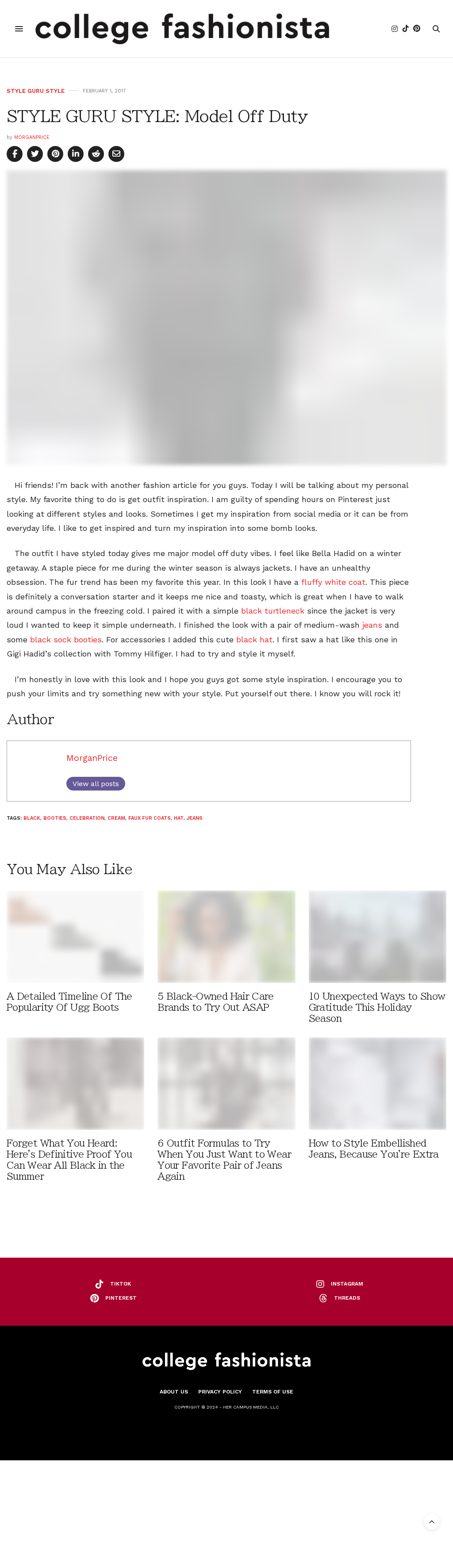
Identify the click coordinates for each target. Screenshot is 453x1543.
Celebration (86, 818)
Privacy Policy (220, 1392)
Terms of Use (272, 1392)
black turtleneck (272, 610)
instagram (347, 1284)
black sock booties (66, 639)
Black (31, 818)
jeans (371, 624)
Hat (179, 818)
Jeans (195, 818)
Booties (54, 818)
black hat (253, 639)
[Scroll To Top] (432, 1522)
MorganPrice (32, 137)
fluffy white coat (333, 582)
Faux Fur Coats (149, 818)
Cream (116, 818)
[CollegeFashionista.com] (182, 28)
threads (347, 1298)
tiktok (120, 1284)
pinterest (121, 1298)
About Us (174, 1392)
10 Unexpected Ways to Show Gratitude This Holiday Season (377, 1007)
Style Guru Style (36, 91)
